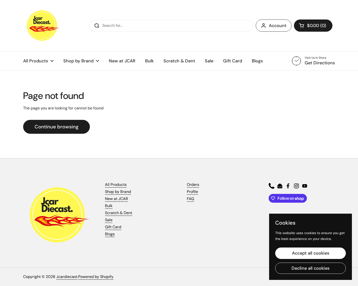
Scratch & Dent (118, 212)
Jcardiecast (66, 276)
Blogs (110, 234)
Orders (193, 184)
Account (277, 26)
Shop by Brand (118, 191)
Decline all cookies (311, 268)
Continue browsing (56, 127)
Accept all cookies (310, 253)
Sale (109, 219)
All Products (116, 184)
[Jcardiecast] (41, 25)
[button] (313, 25)
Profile (192, 191)
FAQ (190, 198)
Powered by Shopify (95, 276)
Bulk (109, 205)
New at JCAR (116, 198)
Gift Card (113, 226)
